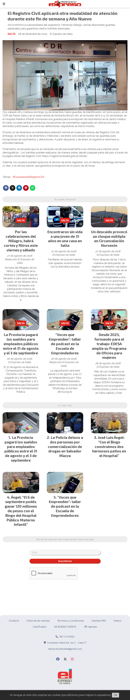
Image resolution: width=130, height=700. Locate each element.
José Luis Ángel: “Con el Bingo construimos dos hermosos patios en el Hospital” (109, 446)
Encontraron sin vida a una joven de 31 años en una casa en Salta (64, 239)
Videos (117, 620)
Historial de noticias (38, 620)
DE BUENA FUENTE (65, 626)
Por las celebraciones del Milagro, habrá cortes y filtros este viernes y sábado (21, 241)
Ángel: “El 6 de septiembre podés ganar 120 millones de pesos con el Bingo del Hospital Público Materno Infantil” (21, 511)
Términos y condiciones (70, 620)
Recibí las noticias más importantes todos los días (65, 539)
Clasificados (39, 626)
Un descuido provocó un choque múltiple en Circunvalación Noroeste (109, 239)
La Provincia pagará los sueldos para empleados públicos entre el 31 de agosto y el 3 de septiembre (21, 343)
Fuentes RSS (99, 620)
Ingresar (92, 626)
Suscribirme (65, 561)
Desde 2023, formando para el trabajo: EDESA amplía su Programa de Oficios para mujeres (109, 346)
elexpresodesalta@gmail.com (65, 648)
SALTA (12, 33)
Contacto (14, 620)
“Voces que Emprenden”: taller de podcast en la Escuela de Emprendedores (65, 343)
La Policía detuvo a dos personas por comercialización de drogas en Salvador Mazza (65, 446)
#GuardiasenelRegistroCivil (28, 176)
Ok (115, 695)
